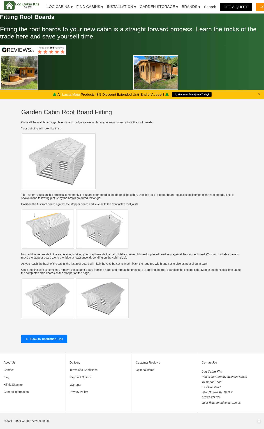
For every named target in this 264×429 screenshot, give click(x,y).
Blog (7, 377)
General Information (16, 391)
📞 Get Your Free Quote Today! (192, 94)
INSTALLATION (120, 6)
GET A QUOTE (236, 7)
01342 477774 (211, 397)
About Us (9, 362)
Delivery (75, 362)
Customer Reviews (148, 362)
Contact (8, 369)
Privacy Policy (79, 391)
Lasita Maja (71, 94)
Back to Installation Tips (44, 339)
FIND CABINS (88, 6)
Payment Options (81, 377)
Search (210, 7)
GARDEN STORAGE (157, 6)
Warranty (75, 384)
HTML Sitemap (13, 384)
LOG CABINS (58, 6)
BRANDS (189, 6)
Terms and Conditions (84, 369)
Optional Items (145, 369)
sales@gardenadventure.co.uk (221, 402)
